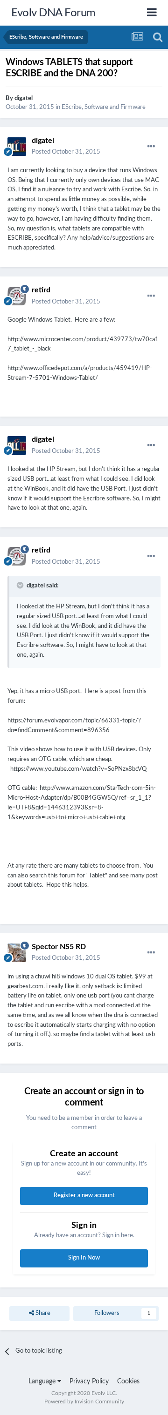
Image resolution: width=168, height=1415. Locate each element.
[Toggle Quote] (21, 585)
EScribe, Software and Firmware (104, 107)
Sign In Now (84, 1258)
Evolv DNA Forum (53, 13)
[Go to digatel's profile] (16, 146)
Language (42, 1381)
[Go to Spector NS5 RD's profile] (16, 952)
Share (42, 1313)
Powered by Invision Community (84, 1401)
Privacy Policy (89, 1381)
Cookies (128, 1381)
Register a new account (84, 1196)
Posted (66, 152)
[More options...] (151, 146)
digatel (23, 98)
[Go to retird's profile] (16, 296)
